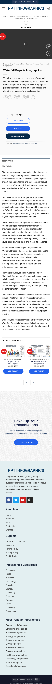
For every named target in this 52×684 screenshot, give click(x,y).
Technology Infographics (17, 658)
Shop (12, 17)
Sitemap (9, 530)
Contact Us (10, 526)
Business (10, 578)
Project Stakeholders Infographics (39, 362)
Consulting (10, 592)
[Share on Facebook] (10, 97)
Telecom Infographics (15, 651)
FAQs (8, 522)
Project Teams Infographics (13, 362)
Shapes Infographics (15, 640)
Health (8, 574)
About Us (10, 518)
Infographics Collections (28, 17)
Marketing (10, 607)
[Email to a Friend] (19, 97)
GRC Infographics (13, 644)
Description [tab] (7, 161)
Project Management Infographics (32, 17)
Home (5, 17)
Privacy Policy (12, 552)
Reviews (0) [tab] (7, 166)
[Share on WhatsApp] (6, 97)
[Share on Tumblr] (33, 97)
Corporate (10, 596)
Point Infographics (14, 662)
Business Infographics (15, 632)
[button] (3, 8)
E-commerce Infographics (17, 625)
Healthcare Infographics (16, 655)
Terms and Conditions (15, 541)
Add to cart (17, 121)
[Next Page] (33, 382)
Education (10, 570)
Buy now (18, 128)
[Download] (48, 53)
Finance (9, 600)
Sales (8, 604)
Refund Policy (12, 549)
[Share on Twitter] (15, 97)
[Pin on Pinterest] (24, 97)
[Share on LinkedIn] (28, 97)
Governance (11, 611)
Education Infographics (16, 666)
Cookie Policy (12, 556)
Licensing (10, 545)
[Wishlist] (48, 46)
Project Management (15, 647)
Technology (11, 581)
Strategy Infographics (15, 636)
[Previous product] (26, 23)
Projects (9, 585)
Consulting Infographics (16, 629)
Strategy (9, 589)
